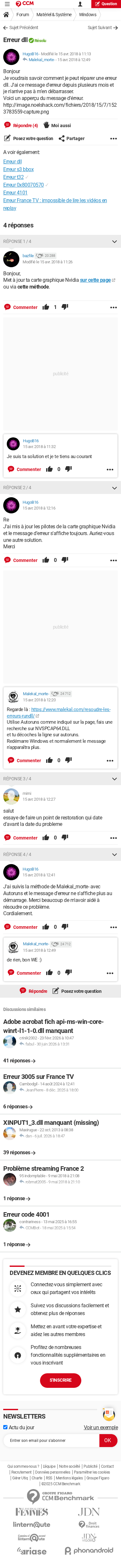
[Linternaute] (32, 1525)
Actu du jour (20, 1427)
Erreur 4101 (15, 193)
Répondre (37, 991)
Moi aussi (61, 125)
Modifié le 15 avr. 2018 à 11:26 (48, 261)
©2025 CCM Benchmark (60, 1484)
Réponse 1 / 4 (17, 241)
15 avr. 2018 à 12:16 (39, 508)
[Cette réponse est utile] (46, 307)
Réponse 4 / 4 (17, 854)
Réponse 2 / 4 (17, 487)
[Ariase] (32, 1550)
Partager (75, 138)
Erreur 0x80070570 (23, 185)
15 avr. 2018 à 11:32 (39, 446)
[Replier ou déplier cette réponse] (114, 241)
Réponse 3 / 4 (17, 778)
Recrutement (21, 1472)
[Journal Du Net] (89, 1512)
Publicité (90, 1466)
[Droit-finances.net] (89, 1525)
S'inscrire (61, 1380)
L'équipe (49, 1466)
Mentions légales (69, 1478)
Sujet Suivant (100, 27)
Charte (37, 1478)
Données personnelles (52, 1472)
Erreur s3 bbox (18, 169)
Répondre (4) (25, 125)
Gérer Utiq (20, 1478)
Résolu (40, 40)
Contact (107, 1466)
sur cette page (95, 280)
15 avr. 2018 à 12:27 (39, 799)
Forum (22, 14)
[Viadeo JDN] (89, 1538)
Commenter (24, 307)
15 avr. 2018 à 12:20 (39, 699)
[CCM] (25, 4)
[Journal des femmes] (32, 1512)
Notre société (69, 1466)
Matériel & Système (54, 14)
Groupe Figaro (97, 1478)
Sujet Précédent (23, 27)
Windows (87, 14)
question (109, 4)
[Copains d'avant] (32, 1538)
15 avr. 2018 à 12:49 (73, 59)
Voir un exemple (101, 1427)
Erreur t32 (13, 177)
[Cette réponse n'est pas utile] (65, 307)
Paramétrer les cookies (92, 1472)
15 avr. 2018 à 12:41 (39, 874)
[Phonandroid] (89, 1551)
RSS (49, 1478)
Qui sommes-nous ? (23, 1466)
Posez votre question (32, 138)
